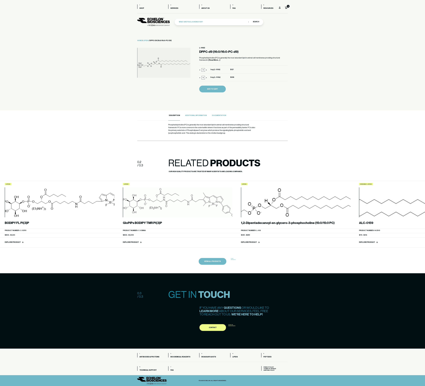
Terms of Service (270, 368)
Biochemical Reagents (180, 357)
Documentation (219, 115)
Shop (141, 8)
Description (174, 115)
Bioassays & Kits (208, 357)
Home (139, 40)
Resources (268, 8)
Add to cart (212, 89)
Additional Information (196, 115)
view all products (212, 261)
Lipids (145, 40)
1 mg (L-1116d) (215, 69)
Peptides (267, 357)
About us (205, 8)
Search (256, 22)
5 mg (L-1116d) (215, 77)
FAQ (234, 8)
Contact (213, 327)
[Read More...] (214, 60)
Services (174, 8)
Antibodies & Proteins (149, 357)
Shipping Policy (269, 370)
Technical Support (148, 370)
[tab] (174, 115)
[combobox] (213, 22)
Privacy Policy (269, 367)
